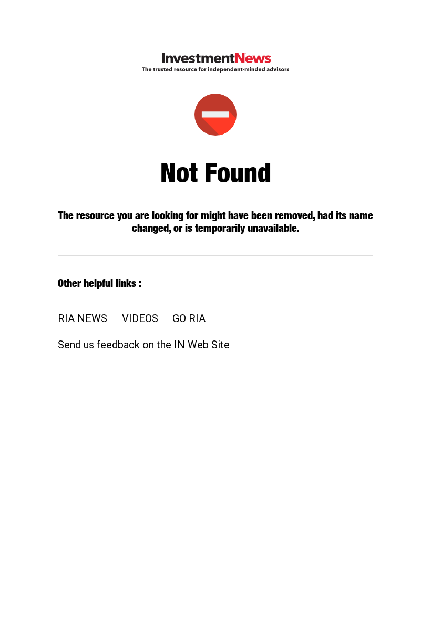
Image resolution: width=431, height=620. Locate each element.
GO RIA (189, 318)
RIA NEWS (82, 318)
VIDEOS (140, 318)
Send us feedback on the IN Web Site (144, 344)
